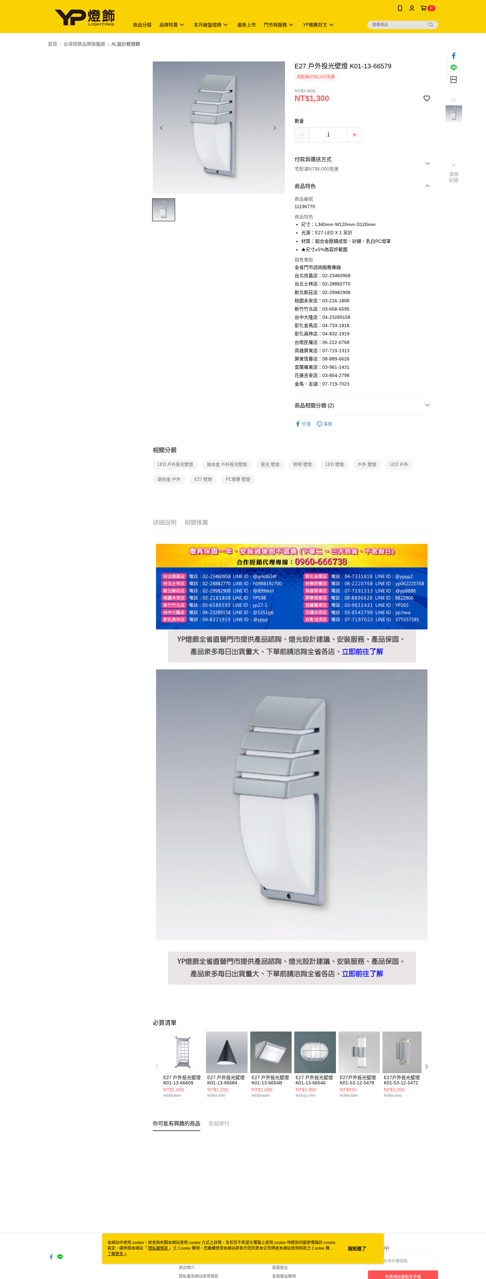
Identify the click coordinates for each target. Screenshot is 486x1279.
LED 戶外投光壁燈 (175, 464)
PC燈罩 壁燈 (238, 479)
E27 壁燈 (203, 479)
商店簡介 (187, 1267)
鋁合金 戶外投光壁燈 (227, 464)
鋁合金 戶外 (169, 479)
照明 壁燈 (302, 464)
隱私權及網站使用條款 (199, 1276)
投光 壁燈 (270, 464)
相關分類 (165, 450)
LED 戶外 (399, 464)
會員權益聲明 (284, 1276)
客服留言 (280, 1267)
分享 (306, 424)
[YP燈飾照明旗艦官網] (292, 633)
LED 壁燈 (335, 464)
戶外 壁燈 (367, 464)
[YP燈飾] (84, 17)
